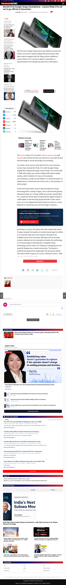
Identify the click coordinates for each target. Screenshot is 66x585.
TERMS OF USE (37, 583)
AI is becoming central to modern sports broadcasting (9, 26)
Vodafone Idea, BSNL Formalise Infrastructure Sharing (21, 431)
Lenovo (23, 155)
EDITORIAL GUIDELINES (27, 583)
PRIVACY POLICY (46, 583)
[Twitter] (28, 270)
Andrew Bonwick (9, 39)
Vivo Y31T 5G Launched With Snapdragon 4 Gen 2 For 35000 (22, 422)
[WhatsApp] (42, 270)
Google (19, 158)
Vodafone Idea (46, 568)
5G (24, 565)
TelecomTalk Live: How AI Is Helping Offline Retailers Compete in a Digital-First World (46, 539)
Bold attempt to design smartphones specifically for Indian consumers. (9, 71)
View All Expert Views (33, 411)
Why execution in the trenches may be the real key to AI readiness (9, 89)
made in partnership (49, 155)
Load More (33, 471)
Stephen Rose (8, 84)
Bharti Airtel (7, 568)
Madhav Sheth (8, 63)
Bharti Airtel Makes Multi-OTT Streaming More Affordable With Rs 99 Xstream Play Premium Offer (37, 333)
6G (4, 565)
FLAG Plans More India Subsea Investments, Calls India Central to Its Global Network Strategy (30, 523)
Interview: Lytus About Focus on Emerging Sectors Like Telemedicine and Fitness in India (16, 555)
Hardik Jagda (7, 21)
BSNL (25, 568)
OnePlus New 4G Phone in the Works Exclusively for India (22, 441)
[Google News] (54, 270)
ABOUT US (18, 583)
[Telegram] (47, 270)
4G (43, 565)
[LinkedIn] (37, 270)
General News (46, 570)
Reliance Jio (6, 570)
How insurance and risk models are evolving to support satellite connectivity (9, 48)
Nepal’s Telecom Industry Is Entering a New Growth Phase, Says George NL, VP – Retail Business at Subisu (16, 540)
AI (24, 570)
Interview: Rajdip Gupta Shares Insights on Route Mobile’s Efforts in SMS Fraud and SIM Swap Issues (48, 556)
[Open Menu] (63, 3)
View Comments (33, 319)
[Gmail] (32, 270)
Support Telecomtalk (8, 0)
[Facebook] (23, 270)
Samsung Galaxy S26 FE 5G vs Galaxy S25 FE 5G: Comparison (23, 451)
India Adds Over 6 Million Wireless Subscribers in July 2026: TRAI (24, 461)
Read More (40, 261)
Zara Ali (18, 12)
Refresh (7, 419)
